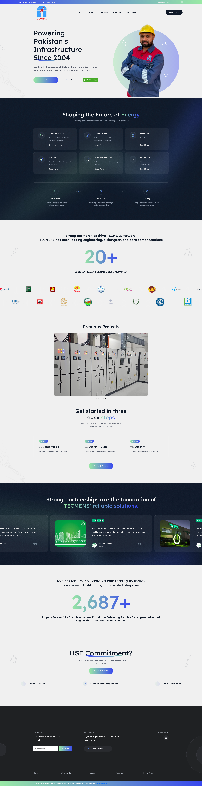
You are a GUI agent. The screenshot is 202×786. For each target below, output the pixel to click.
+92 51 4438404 (50, 2)
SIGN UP (65, 748)
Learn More (174, 12)
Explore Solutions (46, 80)
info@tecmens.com (30, 2)
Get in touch (131, 12)
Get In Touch (148, 773)
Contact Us (72, 80)
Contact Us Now (101, 466)
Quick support (163, 2)
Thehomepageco (102, 784)
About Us (117, 12)
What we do (91, 12)
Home (78, 12)
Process (104, 12)
